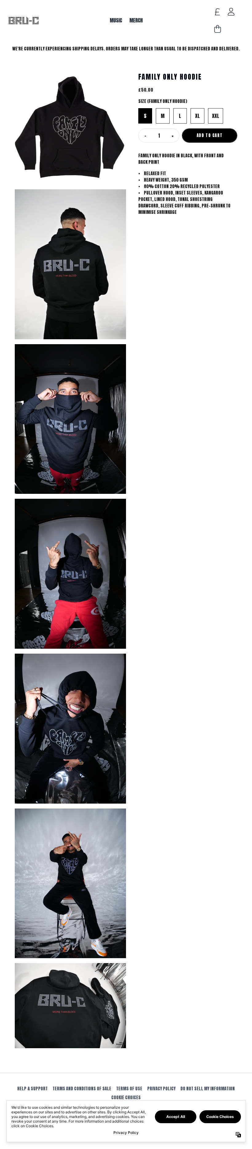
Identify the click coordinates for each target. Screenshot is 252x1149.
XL (197, 116)
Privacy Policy (161, 1088)
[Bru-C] (23, 20)
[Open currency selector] (217, 11)
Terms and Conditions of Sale (82, 1088)
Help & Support (32, 1088)
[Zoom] (70, 128)
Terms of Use (129, 1088)
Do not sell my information (207, 1088)
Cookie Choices (126, 1097)
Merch (136, 20)
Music (116, 20)
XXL (215, 116)
